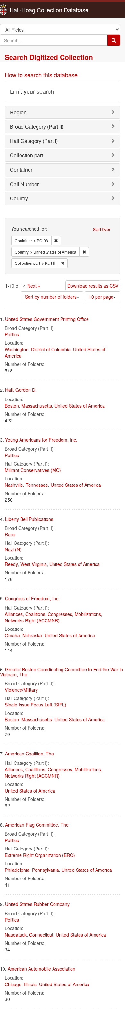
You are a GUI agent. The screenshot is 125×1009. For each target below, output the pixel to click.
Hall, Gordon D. (21, 390)
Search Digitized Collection (49, 57)
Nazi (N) (13, 549)
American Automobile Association (41, 969)
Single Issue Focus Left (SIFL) (35, 704)
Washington (17, 349)
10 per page (101, 296)
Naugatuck (16, 934)
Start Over (101, 229)
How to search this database (41, 75)
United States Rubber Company (37, 904)
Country (19, 198)
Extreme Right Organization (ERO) (40, 855)
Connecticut (41, 934)
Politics (12, 334)
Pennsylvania (45, 870)
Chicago (13, 984)
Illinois (30, 984)
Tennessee (37, 485)
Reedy (11, 564)
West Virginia (33, 564)
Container (21, 169)
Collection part (26, 155)
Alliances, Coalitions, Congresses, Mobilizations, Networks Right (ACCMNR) (53, 617)
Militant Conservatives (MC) (33, 470)
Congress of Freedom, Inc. (32, 598)
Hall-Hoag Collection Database (29, 9)
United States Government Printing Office (47, 319)
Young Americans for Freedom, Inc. (41, 440)
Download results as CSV (92, 286)
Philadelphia (17, 870)
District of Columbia (51, 349)
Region (18, 112)
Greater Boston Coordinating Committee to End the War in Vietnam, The (61, 671)
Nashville (14, 485)
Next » (33, 286)
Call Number (24, 184)
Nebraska (32, 635)
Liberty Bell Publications (29, 519)
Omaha (12, 635)
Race (10, 534)
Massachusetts (36, 405)
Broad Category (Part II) (36, 126)
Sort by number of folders (51, 296)
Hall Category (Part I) (34, 141)
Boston (12, 405)
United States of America (79, 405)
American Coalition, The (29, 753)
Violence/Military (21, 690)
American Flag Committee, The (37, 825)
